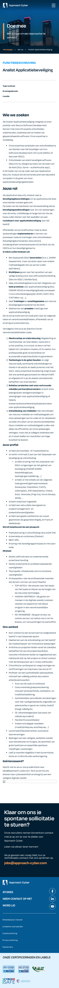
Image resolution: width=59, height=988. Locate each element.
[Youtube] (52, 906)
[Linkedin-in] (52, 899)
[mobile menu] (53, 5)
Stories (8, 892)
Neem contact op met (17, 898)
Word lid (9, 905)
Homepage (8, 49)
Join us (20, 49)
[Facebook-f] (52, 891)
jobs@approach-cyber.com (25, 863)
